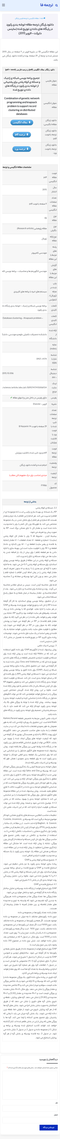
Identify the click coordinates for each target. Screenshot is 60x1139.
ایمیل (56, 1115)
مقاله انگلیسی (20, 122)
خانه (42, 18)
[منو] (3, 6)
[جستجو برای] (56, 6)
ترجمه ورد (20, 148)
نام (57, 1103)
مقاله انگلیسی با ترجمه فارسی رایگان (27, 18)
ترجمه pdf (20, 134)
